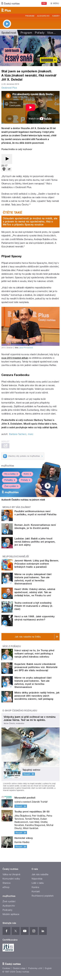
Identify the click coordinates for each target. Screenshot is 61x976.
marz (30, 434)
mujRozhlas (7, 465)
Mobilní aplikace (11, 914)
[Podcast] (4, 169)
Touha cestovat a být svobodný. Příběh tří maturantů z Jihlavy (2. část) (33, 605)
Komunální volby (11, 878)
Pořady (39, 32)
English (48, 968)
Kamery (56, 16)
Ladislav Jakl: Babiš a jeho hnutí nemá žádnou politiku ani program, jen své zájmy (34, 541)
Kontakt (36, 891)
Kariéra (35, 887)
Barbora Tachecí (17, 434)
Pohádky (8, 480)
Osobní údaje (19, 968)
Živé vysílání (10, 486)
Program (29, 16)
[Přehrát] (6, 159)
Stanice (6, 883)
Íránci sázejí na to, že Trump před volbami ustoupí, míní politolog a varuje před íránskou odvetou (34, 653)
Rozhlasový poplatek (42, 895)
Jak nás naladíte (40, 874)
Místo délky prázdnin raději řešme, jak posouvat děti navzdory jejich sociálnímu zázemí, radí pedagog (36, 695)
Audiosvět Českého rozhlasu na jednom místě (23, 500)
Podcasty (7, 910)
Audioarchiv (43, 16)
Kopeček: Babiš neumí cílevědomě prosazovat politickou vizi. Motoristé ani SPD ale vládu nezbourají (36, 667)
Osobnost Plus (9, 87)
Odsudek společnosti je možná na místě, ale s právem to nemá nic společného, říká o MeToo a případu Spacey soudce (30, 221)
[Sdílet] (9, 169)
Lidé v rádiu (38, 883)
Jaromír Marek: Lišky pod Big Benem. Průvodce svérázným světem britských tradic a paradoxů (36, 563)
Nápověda (37, 878)
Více (51, 32)
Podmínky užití (35, 968)
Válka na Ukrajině (11, 874)
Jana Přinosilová (26, 348)
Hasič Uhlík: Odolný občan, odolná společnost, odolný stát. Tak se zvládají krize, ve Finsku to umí (34, 592)
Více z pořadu (12, 646)
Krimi (26, 474)
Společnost (8, 32)
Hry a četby (10, 474)
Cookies (6, 968)
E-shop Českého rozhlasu (20, 710)
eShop (6, 887)
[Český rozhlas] (10, 3)
